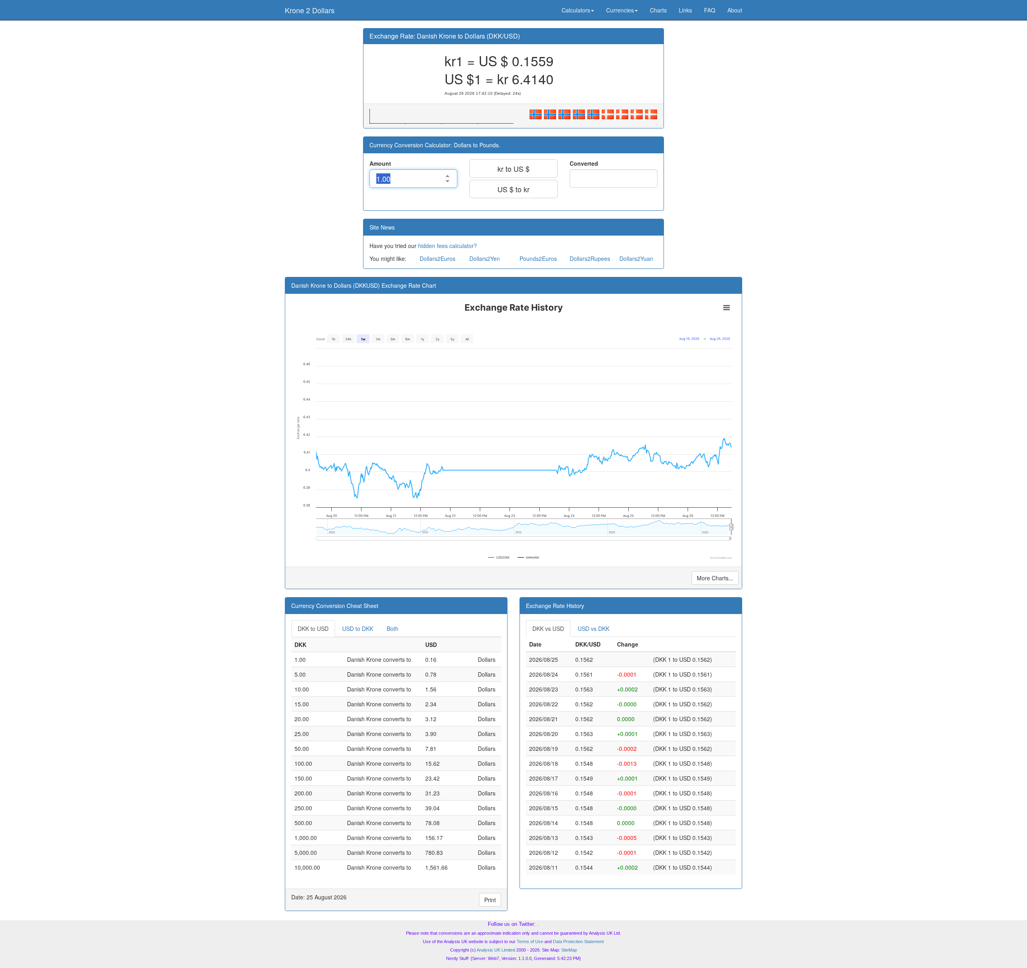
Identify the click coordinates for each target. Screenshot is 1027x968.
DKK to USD (313, 628)
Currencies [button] (620, 10)
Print (490, 900)
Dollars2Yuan (636, 258)
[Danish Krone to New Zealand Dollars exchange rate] (636, 113)
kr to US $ (513, 168)
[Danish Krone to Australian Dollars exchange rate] (622, 113)
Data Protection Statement (578, 941)
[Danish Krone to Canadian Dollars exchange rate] (607, 113)
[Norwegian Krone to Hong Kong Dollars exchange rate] (593, 113)
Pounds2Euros (538, 258)
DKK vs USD (548, 628)
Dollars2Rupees (590, 258)
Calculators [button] (576, 10)
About (734, 10)
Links (685, 10)
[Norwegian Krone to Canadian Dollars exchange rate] (550, 113)
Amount (380, 163)
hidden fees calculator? (447, 246)
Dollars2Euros (437, 258)
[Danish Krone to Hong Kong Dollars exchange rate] (651, 113)
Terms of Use (530, 941)
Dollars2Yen (484, 258)
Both (392, 628)
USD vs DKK (593, 628)
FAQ (709, 10)
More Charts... (715, 578)
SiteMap (569, 950)
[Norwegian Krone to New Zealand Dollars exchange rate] (578, 113)
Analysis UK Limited (496, 950)
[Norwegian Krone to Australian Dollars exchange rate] (564, 113)
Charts (658, 10)
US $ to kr (513, 189)
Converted (584, 163)
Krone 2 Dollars (310, 10)
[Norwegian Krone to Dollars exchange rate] (535, 113)
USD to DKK (357, 628)
